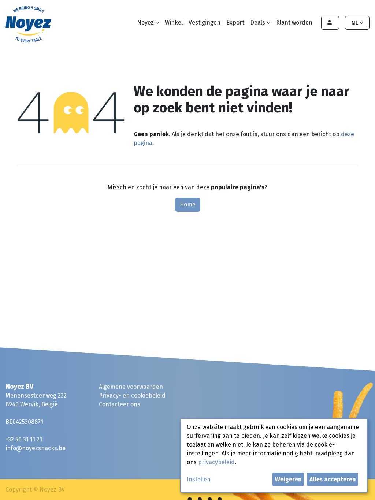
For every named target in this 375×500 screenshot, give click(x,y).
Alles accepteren (332, 479)
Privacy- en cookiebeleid (132, 395)
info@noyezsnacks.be (35, 448)
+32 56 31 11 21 (23, 439)
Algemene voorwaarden (131, 386)
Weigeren (288, 479)
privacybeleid (216, 462)
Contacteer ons (119, 404)
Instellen (199, 479)
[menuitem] (174, 22)
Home (188, 204)
